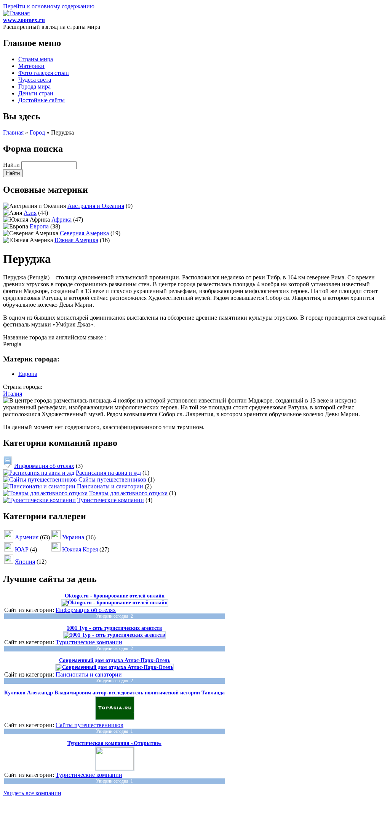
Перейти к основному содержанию (48, 6)
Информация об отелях (44, 466)
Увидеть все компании (32, 793)
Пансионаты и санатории (110, 486)
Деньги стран (35, 93)
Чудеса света (34, 79)
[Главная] (16, 13)
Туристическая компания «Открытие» (114, 743)
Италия (12, 393)
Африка (61, 219)
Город (37, 132)
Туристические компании (110, 500)
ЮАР (22, 549)
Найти (12, 165)
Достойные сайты (41, 100)
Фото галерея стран (43, 73)
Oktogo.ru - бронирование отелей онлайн (115, 596)
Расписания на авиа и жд (108, 472)
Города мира (34, 86)
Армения (26, 537)
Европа (39, 226)
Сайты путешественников (112, 479)
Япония (25, 561)
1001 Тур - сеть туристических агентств (114, 628)
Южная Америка (76, 240)
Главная (13, 132)
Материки (31, 66)
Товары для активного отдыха (128, 493)
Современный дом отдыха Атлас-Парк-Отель (114, 660)
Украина (73, 537)
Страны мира (35, 59)
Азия (30, 212)
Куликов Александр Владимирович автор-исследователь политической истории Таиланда (114, 693)
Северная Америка (84, 233)
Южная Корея (80, 549)
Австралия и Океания (95, 206)
